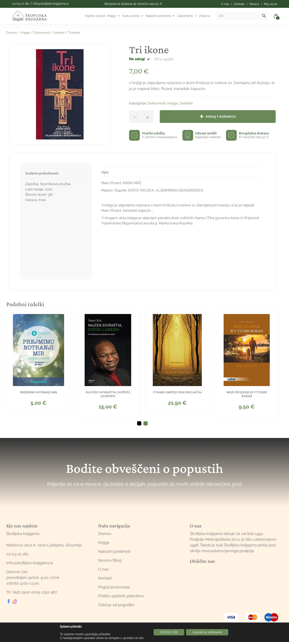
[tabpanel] (38, 361)
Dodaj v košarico (221, 116)
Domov (11, 33)
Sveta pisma (130, 16)
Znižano (204, 16)
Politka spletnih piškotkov (121, 596)
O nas (103, 569)
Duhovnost (41, 33)
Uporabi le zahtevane (207, 632)
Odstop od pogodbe (116, 605)
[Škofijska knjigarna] (32, 16)
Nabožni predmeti (158, 16)
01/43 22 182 (20, 3)
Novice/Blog (109, 560)
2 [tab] (145, 423)
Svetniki (59, 33)
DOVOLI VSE (169, 632)
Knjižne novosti (95, 16)
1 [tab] (139, 423)
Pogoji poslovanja (114, 587)
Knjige (111, 16)
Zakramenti (185, 16)
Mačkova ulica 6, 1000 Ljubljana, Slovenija (44, 545)
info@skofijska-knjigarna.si (51, 3)
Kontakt (105, 578)
